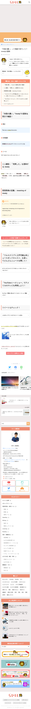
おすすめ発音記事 (9, 540)
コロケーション (22, 581)
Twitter (8, 490)
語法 (23, 592)
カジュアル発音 (8, 548)
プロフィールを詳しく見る (10, 478)
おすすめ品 (7, 562)
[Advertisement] (15, 16)
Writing (5, 520)
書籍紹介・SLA (7, 564)
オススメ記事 (6, 500)
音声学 (4, 594)
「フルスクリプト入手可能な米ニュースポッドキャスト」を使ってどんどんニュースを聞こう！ (16, 94)
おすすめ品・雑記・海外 (9, 556)
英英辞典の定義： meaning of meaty (12, 90)
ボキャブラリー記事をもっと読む (15, 353)
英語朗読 (7, 537)
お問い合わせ (24, 699)
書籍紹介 (7, 567)
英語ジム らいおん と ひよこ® (9, 448)
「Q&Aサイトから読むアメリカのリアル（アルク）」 (15, 459)
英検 (6, 509)
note (22, 484)
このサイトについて (9, 476)
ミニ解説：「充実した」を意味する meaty (13, 87)
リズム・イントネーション (11, 553)
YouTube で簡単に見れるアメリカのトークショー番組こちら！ (14, 294)
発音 (16, 592)
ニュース (12, 584)
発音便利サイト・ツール (11, 542)
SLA (6, 570)
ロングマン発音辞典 (9, 545)
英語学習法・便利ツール (9, 506)
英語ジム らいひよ (22, 490)
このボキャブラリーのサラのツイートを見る (12, 315)
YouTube (9, 484)
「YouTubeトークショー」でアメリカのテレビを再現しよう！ (15, 99)
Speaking (5, 517)
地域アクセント (8, 551)
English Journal (10, 461)
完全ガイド (22, 589)
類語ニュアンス (8, 526)
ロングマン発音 (6, 587)
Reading (5, 531)
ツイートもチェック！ (9, 103)
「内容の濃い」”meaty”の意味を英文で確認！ (14, 84)
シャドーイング (6, 584)
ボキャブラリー (11, 372)
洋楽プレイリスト (9, 559)
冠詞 (6, 523)
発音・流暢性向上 (7, 534)
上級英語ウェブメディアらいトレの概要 (11, 699)
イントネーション (6, 581)
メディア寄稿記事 (19, 584)
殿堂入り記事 (10, 592)
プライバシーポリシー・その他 (20, 702)
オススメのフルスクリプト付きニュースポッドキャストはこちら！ (14, 269)
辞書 (6, 512)
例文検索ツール (23, 587)
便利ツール (7, 514)
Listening (5, 528)
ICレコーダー (5, 579)
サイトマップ (8, 702)
